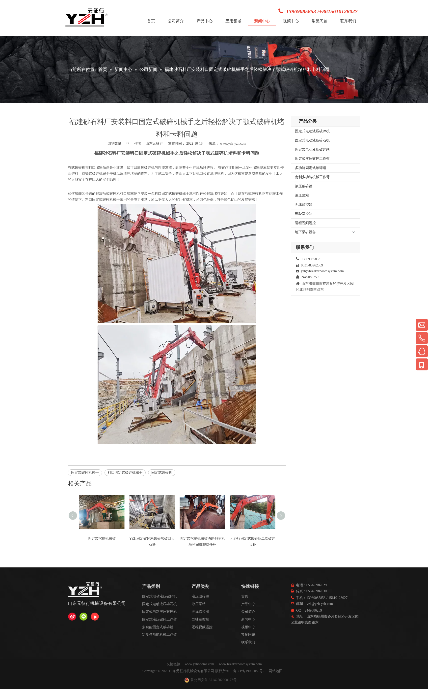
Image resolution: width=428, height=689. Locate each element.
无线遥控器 (303, 204)
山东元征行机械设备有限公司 (191, 671)
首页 (244, 596)
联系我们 (248, 642)
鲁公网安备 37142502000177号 (213, 680)
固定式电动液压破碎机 (312, 131)
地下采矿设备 (305, 232)
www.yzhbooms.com (200, 664)
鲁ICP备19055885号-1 (249, 671)
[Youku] (95, 617)
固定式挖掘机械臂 (102, 538)
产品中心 (248, 604)
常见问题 (248, 634)
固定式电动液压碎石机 (312, 140)
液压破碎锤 (303, 186)
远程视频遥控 (305, 223)
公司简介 (248, 612)
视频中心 (248, 627)
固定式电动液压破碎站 (312, 149)
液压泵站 (302, 195)
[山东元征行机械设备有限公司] (72, 617)
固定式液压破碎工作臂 (312, 159)
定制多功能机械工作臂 (312, 177)
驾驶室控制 (303, 214)
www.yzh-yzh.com (233, 143)
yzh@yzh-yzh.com (320, 604)
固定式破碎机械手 (85, 472)
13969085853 (315, 598)
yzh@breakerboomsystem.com (322, 271)
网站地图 (276, 671)
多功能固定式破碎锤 (310, 168)
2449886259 (313, 610)
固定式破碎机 (161, 472)
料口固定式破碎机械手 (125, 472)
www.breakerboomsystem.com (240, 664)
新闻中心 (248, 619)
